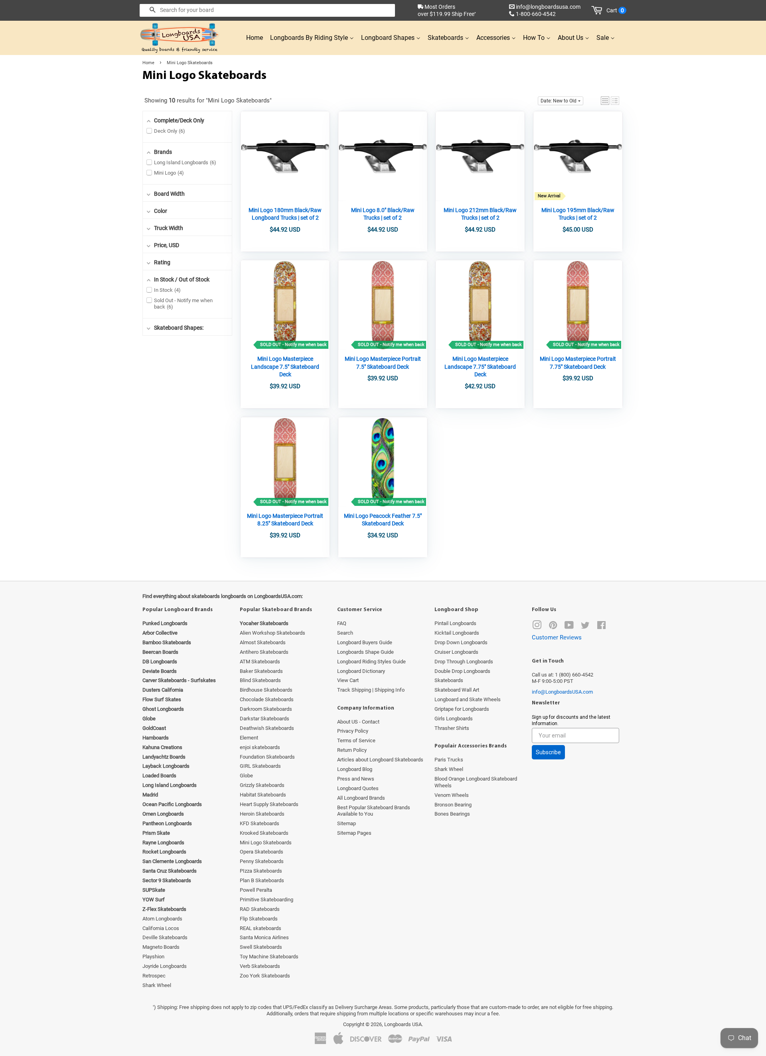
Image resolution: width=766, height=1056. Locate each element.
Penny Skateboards (262, 861)
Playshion (153, 957)
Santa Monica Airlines (264, 937)
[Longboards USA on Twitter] (585, 627)
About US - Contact (358, 722)
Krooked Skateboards (264, 833)
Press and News (355, 779)
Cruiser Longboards (456, 652)
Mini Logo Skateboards (266, 843)
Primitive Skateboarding (266, 900)
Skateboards (446, 37)
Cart (615, 10)
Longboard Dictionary (361, 671)
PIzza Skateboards (261, 871)
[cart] (598, 10)
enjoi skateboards (260, 747)
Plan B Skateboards (262, 880)
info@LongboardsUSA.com (562, 692)
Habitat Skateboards (263, 795)
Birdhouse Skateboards (266, 690)
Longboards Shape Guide (365, 652)
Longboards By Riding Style (309, 37)
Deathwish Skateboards (267, 728)
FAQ (341, 623)
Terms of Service (356, 740)
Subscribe (548, 752)
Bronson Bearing (453, 805)
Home (254, 37)
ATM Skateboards (260, 662)
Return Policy (352, 750)
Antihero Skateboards (264, 652)
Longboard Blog (354, 769)
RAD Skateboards (260, 909)
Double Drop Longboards (462, 671)
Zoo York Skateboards (265, 976)
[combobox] (267, 10)
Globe (246, 776)
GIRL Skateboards (260, 766)
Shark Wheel (156, 985)
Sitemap (346, 823)
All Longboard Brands (361, 798)
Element (249, 738)
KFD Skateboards (259, 823)
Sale (603, 37)
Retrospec (154, 976)
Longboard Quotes (358, 788)
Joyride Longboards (164, 966)
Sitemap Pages (354, 833)
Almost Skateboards (263, 642)
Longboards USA (403, 1024)
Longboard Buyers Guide (364, 642)
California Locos (160, 928)
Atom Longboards (162, 919)
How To (534, 37)
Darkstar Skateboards (264, 719)
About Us (571, 37)
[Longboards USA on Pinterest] (553, 627)
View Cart (348, 680)
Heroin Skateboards (262, 814)
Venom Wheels (451, 795)
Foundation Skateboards (267, 757)
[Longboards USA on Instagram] (537, 627)
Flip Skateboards (259, 919)
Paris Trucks (448, 760)
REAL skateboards (260, 928)
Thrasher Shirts (451, 728)
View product (285, 173)
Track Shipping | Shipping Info (371, 690)
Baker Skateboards (261, 671)
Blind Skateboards (260, 680)
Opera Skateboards (261, 852)
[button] (605, 100)
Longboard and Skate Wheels (467, 699)
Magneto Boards (161, 947)
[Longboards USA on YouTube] (569, 627)
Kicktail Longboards (456, 633)
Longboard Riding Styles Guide (371, 662)
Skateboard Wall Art (456, 690)
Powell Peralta (256, 890)
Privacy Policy (352, 731)
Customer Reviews (557, 637)
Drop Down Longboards (461, 642)
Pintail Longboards (455, 623)
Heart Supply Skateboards (269, 804)
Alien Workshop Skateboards (272, 633)
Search (345, 633)
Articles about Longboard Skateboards (380, 760)
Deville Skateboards (165, 937)
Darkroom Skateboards (266, 709)
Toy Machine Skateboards (269, 957)
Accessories (493, 37)
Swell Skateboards (261, 947)
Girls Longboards (453, 719)
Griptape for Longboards (461, 709)
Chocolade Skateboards (267, 699)
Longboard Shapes (388, 37)
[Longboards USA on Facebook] (601, 627)
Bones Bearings (452, 814)
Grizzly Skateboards (262, 785)
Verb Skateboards (260, 966)
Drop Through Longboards (463, 662)
